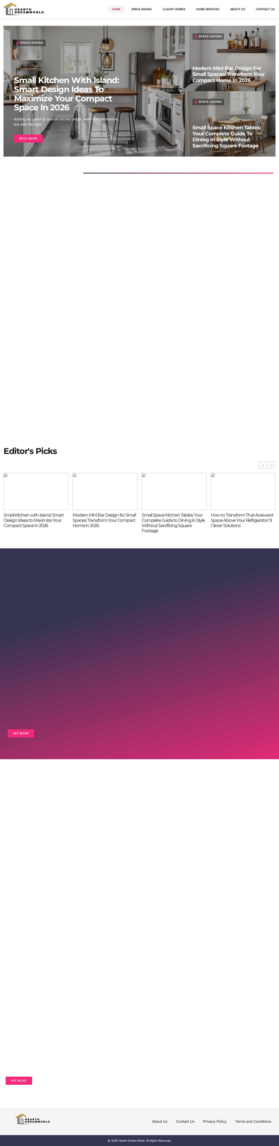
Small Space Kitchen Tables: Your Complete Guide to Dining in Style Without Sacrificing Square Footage (226, 136)
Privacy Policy (214, 1121)
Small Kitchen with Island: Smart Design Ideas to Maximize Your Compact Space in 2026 (66, 94)
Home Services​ (207, 9)
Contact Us (265, 9)
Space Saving (141, 9)
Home (116, 9)
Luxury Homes (174, 9)
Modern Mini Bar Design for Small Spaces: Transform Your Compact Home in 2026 (228, 74)
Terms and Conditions (253, 1121)
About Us (237, 9)
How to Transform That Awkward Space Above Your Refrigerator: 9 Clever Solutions (242, 520)
